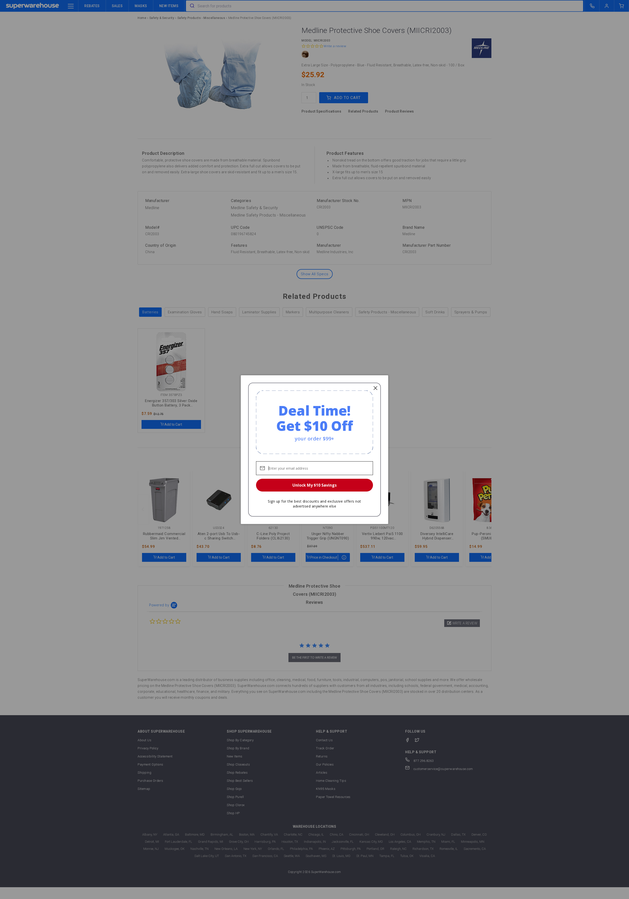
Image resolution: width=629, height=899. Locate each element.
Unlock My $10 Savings (314, 485)
